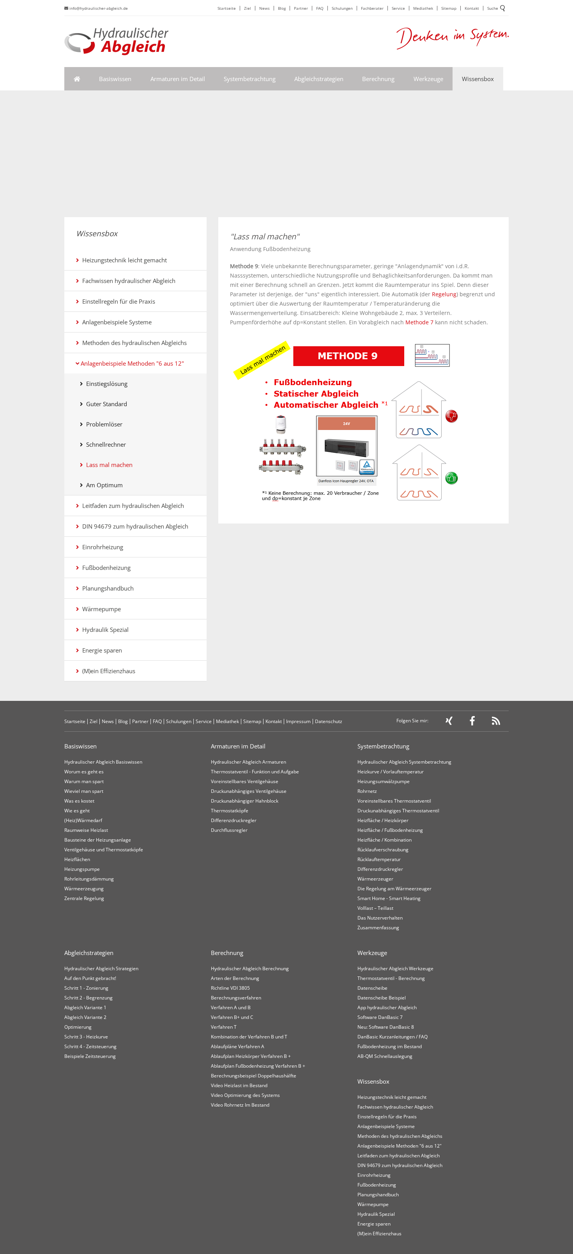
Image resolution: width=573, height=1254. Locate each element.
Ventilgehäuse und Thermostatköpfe (103, 849)
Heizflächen (77, 859)
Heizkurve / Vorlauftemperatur (390, 771)
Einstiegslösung (105, 383)
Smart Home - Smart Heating (389, 898)
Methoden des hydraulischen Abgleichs (133, 343)
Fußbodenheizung (105, 567)
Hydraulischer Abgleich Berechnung (250, 968)
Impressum (298, 721)
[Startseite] (77, 78)
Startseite (227, 8)
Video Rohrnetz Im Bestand (240, 1105)
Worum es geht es (84, 771)
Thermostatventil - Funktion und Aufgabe (255, 771)
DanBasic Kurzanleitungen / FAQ (392, 1036)
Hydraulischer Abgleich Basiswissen (103, 762)
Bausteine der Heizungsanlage (97, 840)
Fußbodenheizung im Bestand (389, 1046)
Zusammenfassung (378, 927)
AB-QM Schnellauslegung (384, 1056)
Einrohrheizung (101, 547)
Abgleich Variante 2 (85, 1017)
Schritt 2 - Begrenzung (88, 997)
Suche (492, 8)
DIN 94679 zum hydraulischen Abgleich (133, 526)
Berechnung (378, 79)
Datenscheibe (372, 988)
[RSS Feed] (496, 722)
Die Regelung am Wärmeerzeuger (394, 888)
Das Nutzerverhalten (380, 917)
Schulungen (342, 8)
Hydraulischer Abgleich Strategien (101, 968)
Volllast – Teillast (375, 908)
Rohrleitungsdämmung (89, 879)
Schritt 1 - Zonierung (86, 988)
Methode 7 (420, 322)
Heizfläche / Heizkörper (383, 820)
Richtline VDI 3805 (230, 988)
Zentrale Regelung (84, 898)
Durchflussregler (229, 830)
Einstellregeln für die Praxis (117, 301)
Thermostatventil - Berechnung (391, 978)
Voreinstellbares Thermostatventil (394, 801)
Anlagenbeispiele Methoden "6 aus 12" (131, 363)
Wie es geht (77, 810)
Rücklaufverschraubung (383, 849)
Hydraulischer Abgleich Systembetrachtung (404, 762)
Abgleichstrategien (318, 79)
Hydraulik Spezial (104, 629)
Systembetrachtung (250, 79)
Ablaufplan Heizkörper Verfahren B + (251, 1056)
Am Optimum (103, 485)
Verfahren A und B (231, 1007)
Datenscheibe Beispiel (381, 997)
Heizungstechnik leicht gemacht (123, 260)
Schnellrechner (104, 444)
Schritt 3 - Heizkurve (86, 1036)
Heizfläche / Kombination (384, 840)
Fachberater (372, 8)
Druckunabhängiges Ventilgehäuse (248, 791)
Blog (282, 8)
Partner (301, 8)
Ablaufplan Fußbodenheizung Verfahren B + (258, 1066)
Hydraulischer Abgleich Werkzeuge (395, 968)
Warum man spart (84, 781)
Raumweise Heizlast (86, 830)
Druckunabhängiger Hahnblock (244, 801)
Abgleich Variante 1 (85, 1007)
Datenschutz (328, 721)
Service (398, 8)
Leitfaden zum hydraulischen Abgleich (131, 505)
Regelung (444, 294)
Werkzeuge (428, 79)
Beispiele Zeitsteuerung (90, 1056)
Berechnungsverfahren (236, 997)
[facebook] (472, 722)
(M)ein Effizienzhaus (107, 671)
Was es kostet (79, 801)
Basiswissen (115, 79)
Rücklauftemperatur (379, 859)
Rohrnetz (367, 791)
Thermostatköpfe (229, 810)
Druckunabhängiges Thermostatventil (398, 810)
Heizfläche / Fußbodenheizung (390, 830)
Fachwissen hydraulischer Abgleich (127, 281)
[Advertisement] (286, 158)
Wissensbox (478, 79)
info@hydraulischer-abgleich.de (98, 8)
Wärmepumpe (100, 609)
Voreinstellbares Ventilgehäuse (244, 781)
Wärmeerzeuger (375, 879)
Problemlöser (102, 424)
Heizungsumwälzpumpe (383, 781)
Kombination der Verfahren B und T (249, 1036)
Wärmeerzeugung (84, 888)
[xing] (449, 722)
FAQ (320, 8)
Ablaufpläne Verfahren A (237, 1046)
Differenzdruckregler (233, 820)
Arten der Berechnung (235, 978)
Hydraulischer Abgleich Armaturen (248, 762)
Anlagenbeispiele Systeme (115, 322)
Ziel (247, 8)
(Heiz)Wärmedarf (83, 820)
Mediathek (423, 8)
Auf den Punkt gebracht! (90, 978)
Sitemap (448, 8)
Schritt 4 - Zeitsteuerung (90, 1046)
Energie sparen (100, 650)
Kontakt (472, 8)
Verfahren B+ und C (232, 1017)
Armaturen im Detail (177, 79)
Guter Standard (105, 404)
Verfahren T (224, 1027)
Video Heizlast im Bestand (239, 1085)
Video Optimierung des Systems (245, 1095)
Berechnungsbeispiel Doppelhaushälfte (253, 1075)
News (264, 8)
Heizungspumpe (82, 869)
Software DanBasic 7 (380, 1017)
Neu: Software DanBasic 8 (385, 1027)
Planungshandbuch (106, 588)
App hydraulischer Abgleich (387, 1007)
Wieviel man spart (83, 791)
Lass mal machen (108, 465)
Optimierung (78, 1027)
